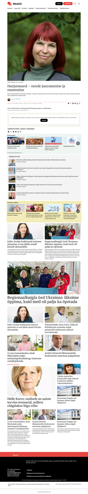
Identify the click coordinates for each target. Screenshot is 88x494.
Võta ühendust (11, 484)
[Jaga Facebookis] (68, 104)
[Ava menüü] (79, 4)
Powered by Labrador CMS (44, 492)
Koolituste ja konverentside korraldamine (39, 476)
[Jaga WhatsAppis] (79, 104)
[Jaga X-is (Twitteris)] (71, 104)
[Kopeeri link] (77, 104)
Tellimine (29, 470)
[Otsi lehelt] (75, 3)
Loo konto (68, 3)
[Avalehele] (31, 4)
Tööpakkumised (64, 8)
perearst (23, 128)
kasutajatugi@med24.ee (14, 472)
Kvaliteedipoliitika (40, 484)
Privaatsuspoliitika (30, 484)
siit (28, 110)
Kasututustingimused (21, 484)
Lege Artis (17, 8)
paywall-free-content (13, 128)
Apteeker (31, 8)
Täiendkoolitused (52, 8)
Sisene (59, 3)
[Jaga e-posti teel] (75, 104)
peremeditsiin (30, 128)
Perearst (10, 8)
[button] (10, 143)
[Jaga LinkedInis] (73, 104)
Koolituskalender (41, 8)
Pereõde (24, 8)
